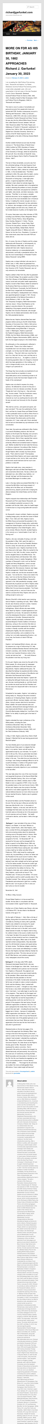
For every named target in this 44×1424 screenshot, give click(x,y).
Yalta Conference (13, 731)
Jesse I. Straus (16, 304)
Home (8, 34)
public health (24, 281)
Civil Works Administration (21, 335)
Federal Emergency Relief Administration (20, 333)
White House (12, 521)
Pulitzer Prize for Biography (16, 100)
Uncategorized (24, 1071)
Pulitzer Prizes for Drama (19, 96)
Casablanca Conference (15, 729)
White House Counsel (30, 120)
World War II (24, 328)
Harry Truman (33, 118)
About (14, 34)
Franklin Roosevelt (20, 118)
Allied (9, 328)
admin (27, 78)
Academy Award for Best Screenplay (21, 98)
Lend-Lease (23, 485)
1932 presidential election (16, 315)
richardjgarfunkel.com (19, 12)
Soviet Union (32, 525)
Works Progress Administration (17, 337)
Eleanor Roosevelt (27, 501)
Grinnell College (14, 277)
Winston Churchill (20, 530)
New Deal (29, 319)
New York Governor (15, 311)
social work (14, 281)
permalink (17, 1073)
